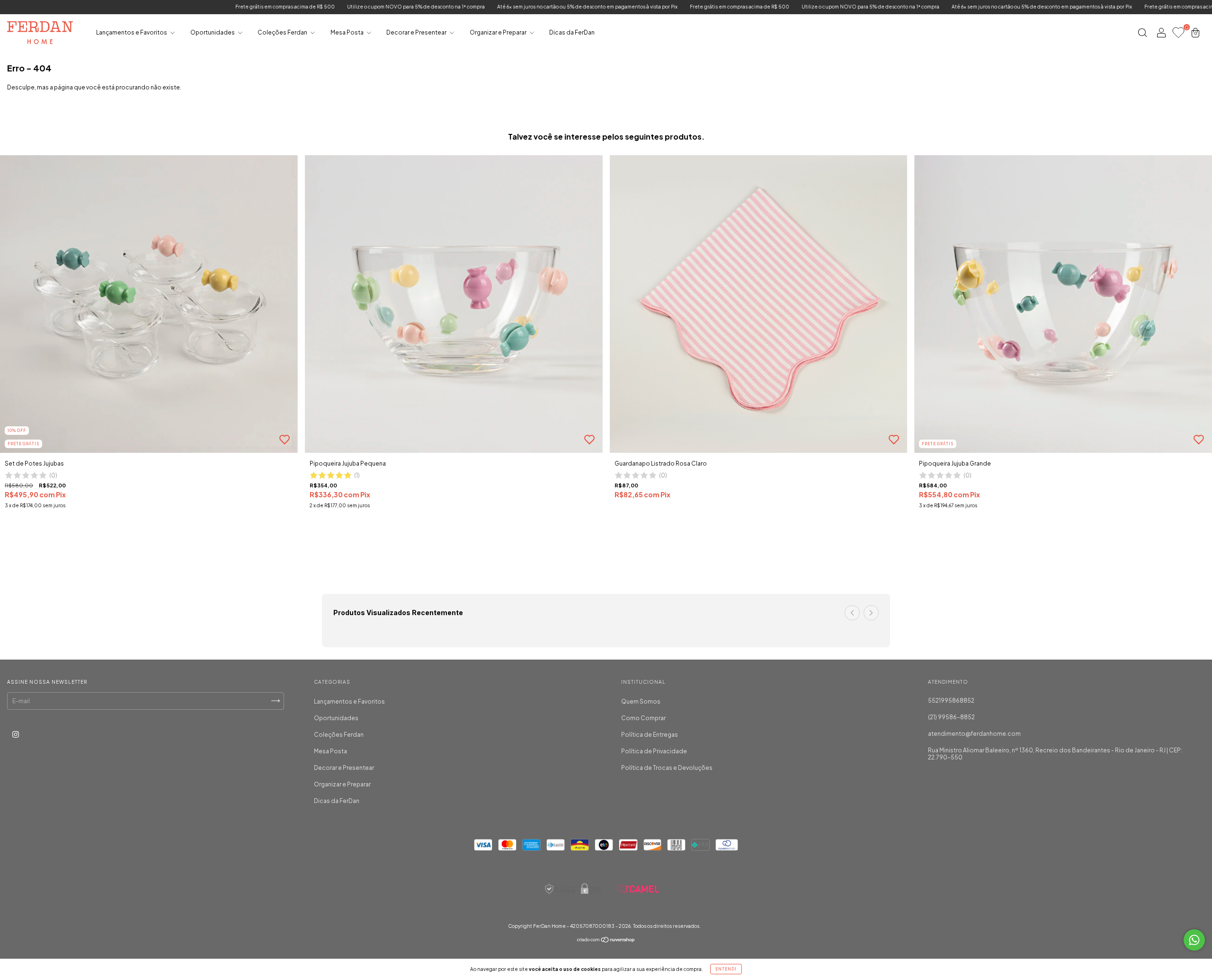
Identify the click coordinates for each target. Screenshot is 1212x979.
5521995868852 (951, 700)
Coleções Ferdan (283, 32)
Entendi (726, 969)
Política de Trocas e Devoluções (667, 767)
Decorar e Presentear (416, 32)
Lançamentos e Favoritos (132, 32)
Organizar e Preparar (498, 32)
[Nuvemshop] (606, 940)
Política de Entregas (649, 734)
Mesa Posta (347, 32)
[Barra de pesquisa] (1142, 33)
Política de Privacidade (654, 751)
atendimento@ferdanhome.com (974, 733)
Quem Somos (640, 701)
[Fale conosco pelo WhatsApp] (1194, 940)
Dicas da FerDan (572, 32)
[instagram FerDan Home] (15, 734)
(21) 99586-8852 (951, 717)
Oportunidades (213, 32)
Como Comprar (643, 718)
